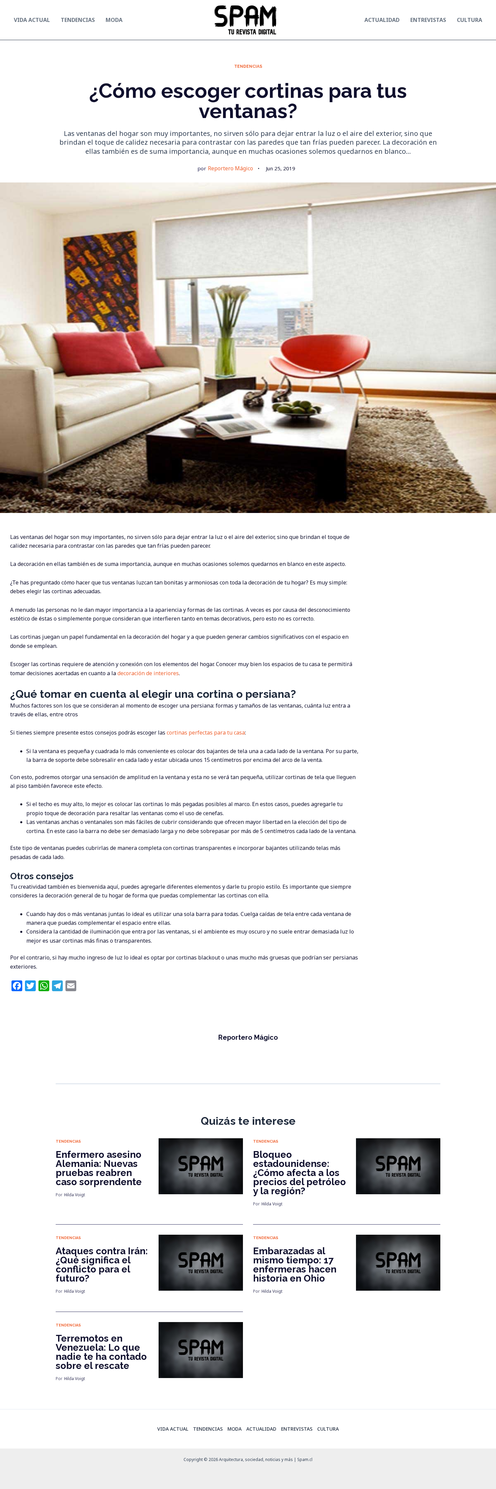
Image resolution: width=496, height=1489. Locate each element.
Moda (234, 1429)
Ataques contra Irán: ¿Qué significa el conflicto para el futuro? (102, 1264)
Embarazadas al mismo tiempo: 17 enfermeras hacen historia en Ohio (294, 1264)
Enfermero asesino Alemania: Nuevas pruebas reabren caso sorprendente (99, 1168)
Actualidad (261, 1429)
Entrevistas (296, 1429)
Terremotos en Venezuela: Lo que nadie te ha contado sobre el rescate (101, 1352)
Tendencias (248, 66)
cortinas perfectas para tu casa (206, 732)
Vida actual (172, 1429)
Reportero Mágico (230, 168)
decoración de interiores (148, 673)
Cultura (328, 1429)
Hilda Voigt (74, 1195)
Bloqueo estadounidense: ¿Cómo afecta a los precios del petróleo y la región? (299, 1173)
